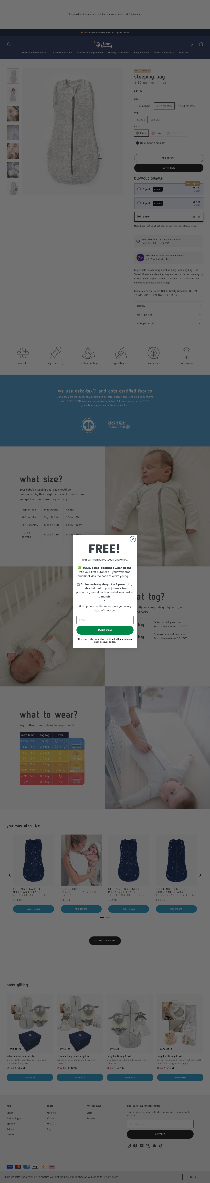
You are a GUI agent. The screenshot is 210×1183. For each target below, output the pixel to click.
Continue (105, 630)
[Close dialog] (133, 539)
